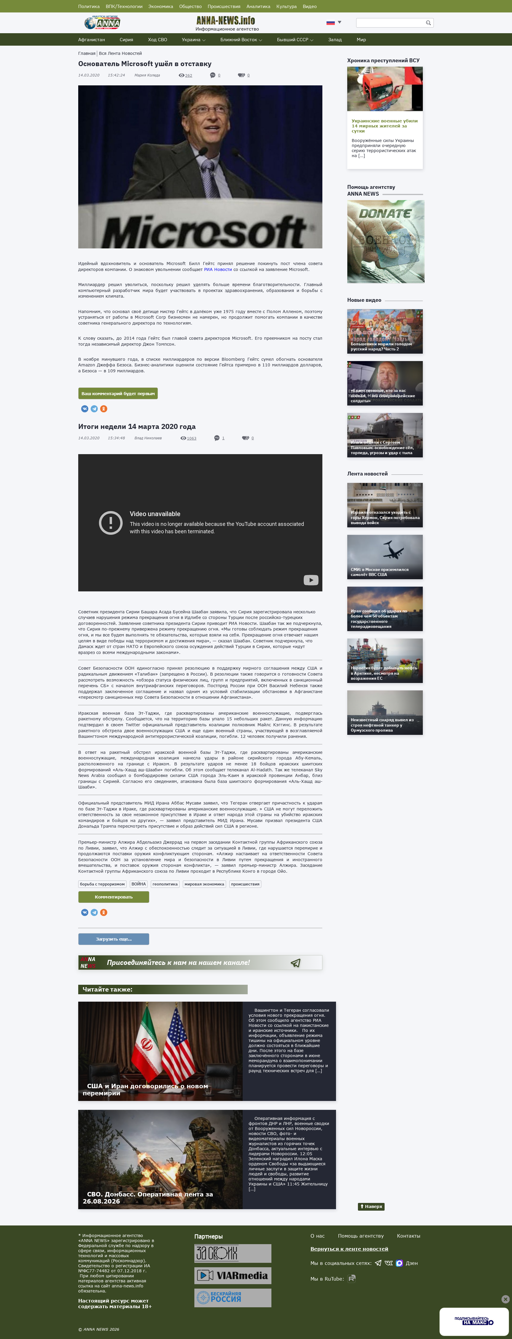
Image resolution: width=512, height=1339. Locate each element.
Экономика (160, 6)
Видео (310, 6)
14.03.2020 (101, 75)
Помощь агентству (361, 1236)
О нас (318, 1236)
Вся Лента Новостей (120, 53)
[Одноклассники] (103, 408)
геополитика (165, 884)
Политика (89, 6)
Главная (86, 53)
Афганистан (91, 39)
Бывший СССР (292, 39)
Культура (286, 6)
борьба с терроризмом (102, 884)
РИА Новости (218, 269)
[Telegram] (94, 408)
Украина (191, 39)
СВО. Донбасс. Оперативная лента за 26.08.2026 (148, 1197)
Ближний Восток (238, 39)
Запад (335, 39)
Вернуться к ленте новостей (349, 1249)
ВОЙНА (139, 884)
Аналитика (259, 6)
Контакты (408, 1236)
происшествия (245, 884)
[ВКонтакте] (84, 408)
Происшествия (224, 6)
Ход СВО (157, 39)
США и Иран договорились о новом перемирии (145, 1089)
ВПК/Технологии (124, 6)
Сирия (126, 39)
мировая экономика (204, 884)
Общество (190, 6)
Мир (361, 39)
